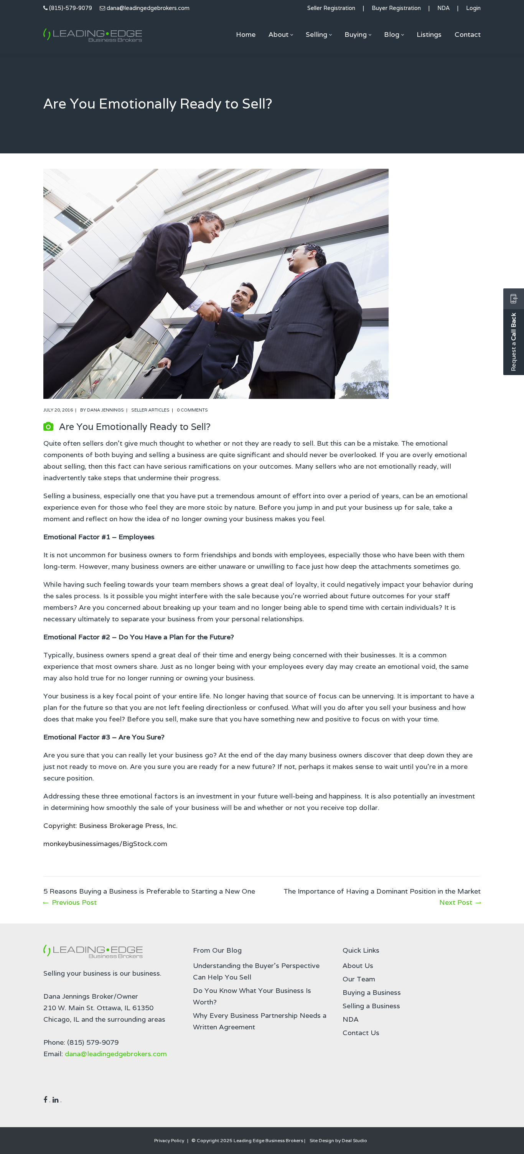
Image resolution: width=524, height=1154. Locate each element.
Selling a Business (371, 1005)
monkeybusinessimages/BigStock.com (105, 843)
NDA (443, 8)
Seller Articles (150, 410)
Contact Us (361, 1032)
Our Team (359, 979)
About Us (358, 965)
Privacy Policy (169, 1140)
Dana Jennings (105, 410)
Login (473, 8)
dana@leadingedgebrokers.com (148, 8)
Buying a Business (372, 992)
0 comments (192, 410)
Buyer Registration (396, 8)
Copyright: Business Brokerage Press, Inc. (110, 825)
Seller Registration (331, 8)
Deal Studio (354, 1140)
